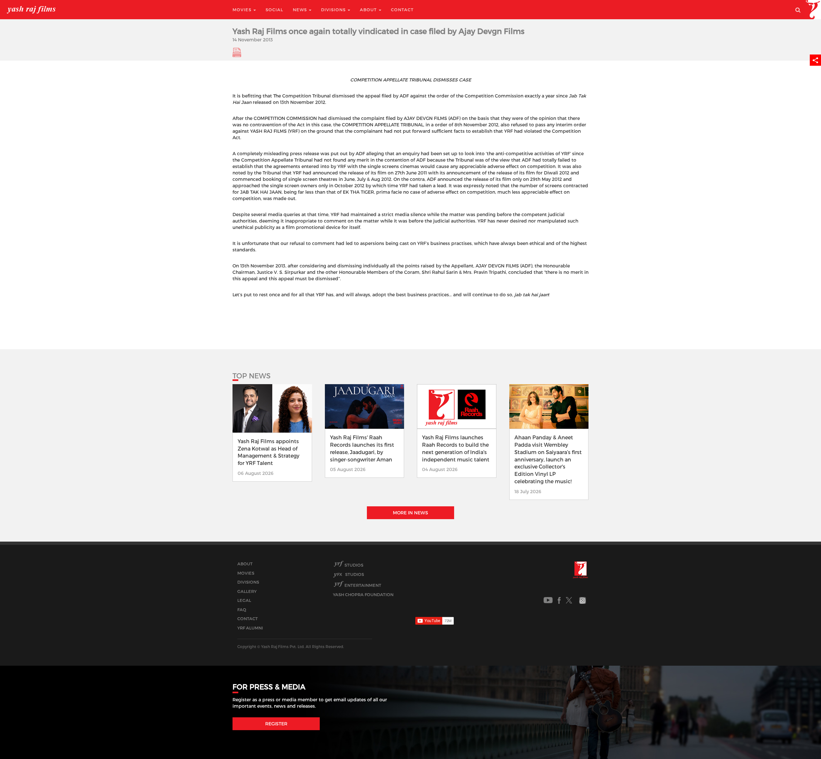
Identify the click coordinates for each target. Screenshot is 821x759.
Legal (244, 600)
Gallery (247, 591)
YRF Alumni (250, 627)
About (369, 9)
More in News (410, 512)
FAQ (241, 609)
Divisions (334, 9)
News (300, 9)
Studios (353, 565)
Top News (252, 375)
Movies (243, 9)
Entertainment (362, 585)
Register (276, 723)
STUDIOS (350, 574)
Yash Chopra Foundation (363, 594)
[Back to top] (800, 739)
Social (274, 9)
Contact (402, 9)
